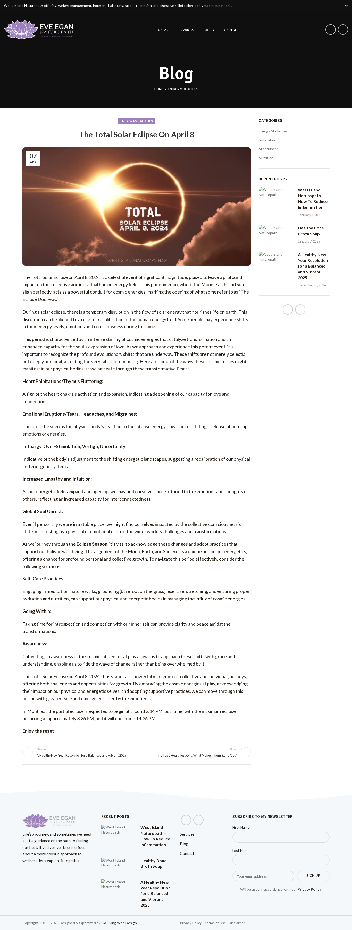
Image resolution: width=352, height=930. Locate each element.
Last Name (240, 850)
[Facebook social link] (330, 29)
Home (158, 89)
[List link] (191, 923)
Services (187, 833)
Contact (187, 853)
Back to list (136, 752)
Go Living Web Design (119, 922)
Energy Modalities (183, 89)
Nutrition (266, 158)
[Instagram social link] (343, 29)
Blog (184, 843)
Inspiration (267, 140)
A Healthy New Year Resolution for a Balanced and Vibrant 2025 (313, 266)
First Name (241, 827)
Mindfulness (269, 149)
